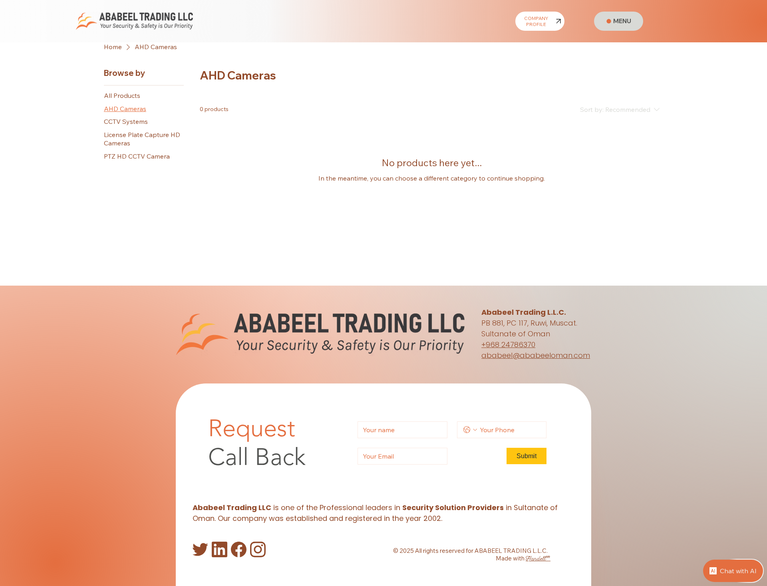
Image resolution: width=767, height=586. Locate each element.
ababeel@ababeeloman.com (535, 355)
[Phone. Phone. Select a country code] (470, 430)
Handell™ (538, 559)
